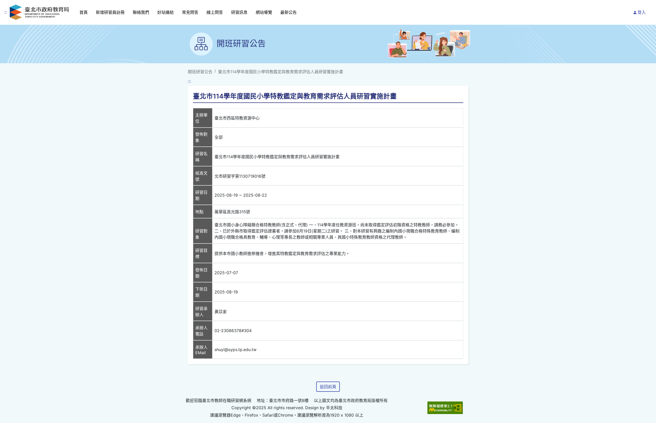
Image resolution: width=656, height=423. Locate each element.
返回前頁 (328, 386)
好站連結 (165, 12)
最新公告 (288, 12)
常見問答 (190, 12)
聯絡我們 (141, 12)
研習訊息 (239, 12)
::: (5, 12)
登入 (642, 12)
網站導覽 (264, 12)
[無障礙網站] (445, 407)
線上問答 (215, 12)
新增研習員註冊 (110, 12)
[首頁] (39, 12)
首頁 (83, 12)
